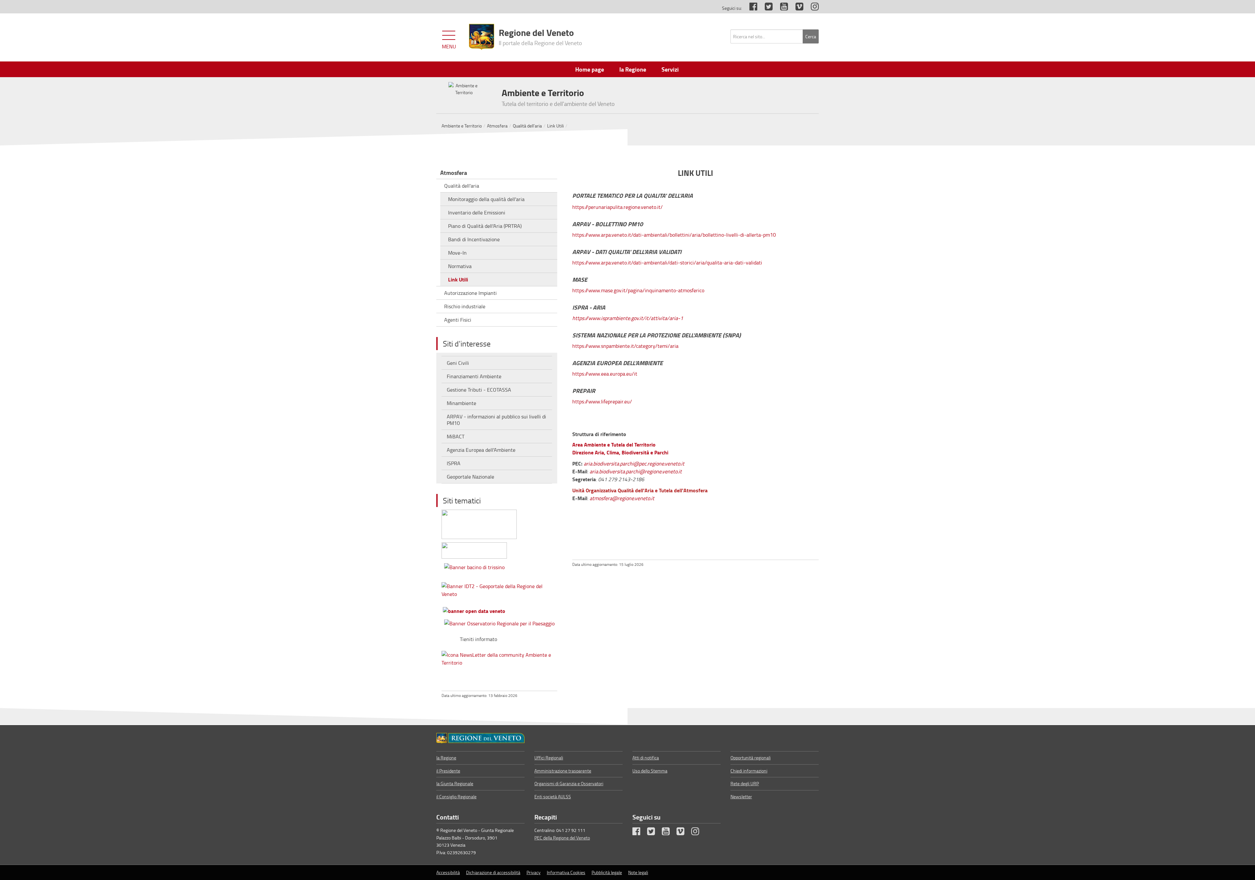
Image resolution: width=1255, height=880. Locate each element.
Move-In (457, 252)
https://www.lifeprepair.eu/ (602, 401)
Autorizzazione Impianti (470, 292)
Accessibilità (448, 872)
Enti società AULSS (552, 796)
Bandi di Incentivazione (474, 239)
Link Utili (555, 126)
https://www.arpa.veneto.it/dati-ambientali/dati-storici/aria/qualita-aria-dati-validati (667, 262)
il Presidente (448, 771)
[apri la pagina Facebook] (750, 8)
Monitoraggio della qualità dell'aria (486, 199)
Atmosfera (497, 126)
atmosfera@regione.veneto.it (622, 498)
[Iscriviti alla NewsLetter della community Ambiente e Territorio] (499, 657)
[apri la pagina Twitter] (765, 8)
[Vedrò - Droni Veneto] (479, 523)
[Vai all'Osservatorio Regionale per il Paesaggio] (499, 622)
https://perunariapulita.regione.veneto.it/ (617, 207)
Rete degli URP (744, 783)
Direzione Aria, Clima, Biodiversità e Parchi (620, 452)
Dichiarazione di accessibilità (493, 872)
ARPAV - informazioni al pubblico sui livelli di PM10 (496, 420)
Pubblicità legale (607, 872)
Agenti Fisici (457, 319)
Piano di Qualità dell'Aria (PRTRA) (485, 225)
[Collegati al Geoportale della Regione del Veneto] (499, 588)
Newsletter (741, 796)
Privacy (534, 872)
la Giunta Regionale (454, 783)
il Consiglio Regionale (456, 796)
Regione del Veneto (540, 36)
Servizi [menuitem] (670, 69)
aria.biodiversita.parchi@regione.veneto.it (636, 471)
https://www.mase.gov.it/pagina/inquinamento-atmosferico (638, 290)
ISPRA (453, 463)
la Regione (446, 757)
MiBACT (455, 436)
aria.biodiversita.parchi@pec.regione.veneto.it (634, 463)
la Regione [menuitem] (632, 69)
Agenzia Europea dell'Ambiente (481, 449)
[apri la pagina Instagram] (811, 8)
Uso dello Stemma (649, 771)
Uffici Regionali (548, 757)
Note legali (638, 872)
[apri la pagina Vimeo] (796, 8)
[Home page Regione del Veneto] (481, 37)
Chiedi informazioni (748, 771)
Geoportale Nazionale (470, 476)
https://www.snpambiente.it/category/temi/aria (625, 345)
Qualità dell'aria (527, 126)
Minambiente (461, 403)
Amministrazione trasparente (562, 771)
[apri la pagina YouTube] (781, 8)
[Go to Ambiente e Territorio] (480, 738)
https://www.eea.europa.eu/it (604, 373)
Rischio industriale (464, 306)
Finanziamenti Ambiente (474, 376)
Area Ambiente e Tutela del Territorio (614, 444)
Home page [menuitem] (589, 69)
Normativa (460, 266)
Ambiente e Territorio (462, 126)
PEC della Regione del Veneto (562, 838)
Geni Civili (458, 362)
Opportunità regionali (750, 757)
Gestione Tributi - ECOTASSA (479, 389)
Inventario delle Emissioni (476, 212)
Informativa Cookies (566, 872)
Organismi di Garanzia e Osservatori (568, 783)
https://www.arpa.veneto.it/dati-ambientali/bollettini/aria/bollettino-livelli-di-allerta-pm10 (674, 234)
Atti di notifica (645, 757)
